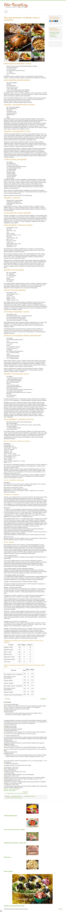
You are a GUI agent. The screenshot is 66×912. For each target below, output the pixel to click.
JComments (25, 792)
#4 (4, 773)
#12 (5, 730)
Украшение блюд (53, 36)
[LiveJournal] (57, 21)
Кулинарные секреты (54, 32)
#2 (4, 780)
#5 (4, 770)
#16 (5, 704)
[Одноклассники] (52, 21)
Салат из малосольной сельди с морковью (14, 829)
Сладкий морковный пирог (10, 815)
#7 (4, 763)
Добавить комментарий (9, 790)
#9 (4, 745)
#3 (4, 776)
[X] (55, 21)
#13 (5, 727)
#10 (5, 741)
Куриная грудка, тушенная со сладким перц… (15, 843)
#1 (4, 784)
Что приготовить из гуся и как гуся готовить (16, 793)
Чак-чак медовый (8, 871)
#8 (4, 752)
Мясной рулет (7, 857)
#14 (5, 724)
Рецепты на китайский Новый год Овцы (14, 906)
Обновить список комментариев (11, 789)
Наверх (60, 909)
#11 (5, 735)
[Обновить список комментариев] (11, 702)
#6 (4, 767)
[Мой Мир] (53, 21)
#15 (5, 710)
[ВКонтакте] (50, 21)
